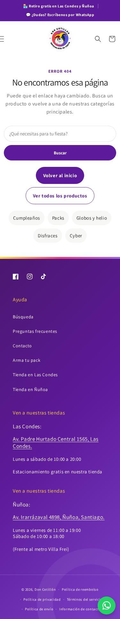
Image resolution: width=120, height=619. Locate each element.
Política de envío (39, 609)
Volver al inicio (60, 175)
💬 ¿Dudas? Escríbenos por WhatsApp (60, 14)
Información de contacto (80, 609)
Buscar (60, 153)
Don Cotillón (45, 589)
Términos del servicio (85, 599)
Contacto (22, 346)
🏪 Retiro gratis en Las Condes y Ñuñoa (58, 6)
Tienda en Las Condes (35, 375)
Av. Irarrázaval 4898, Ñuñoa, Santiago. (59, 517)
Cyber (76, 235)
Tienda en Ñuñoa (30, 389)
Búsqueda (23, 317)
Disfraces (47, 235)
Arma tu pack (26, 360)
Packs (58, 218)
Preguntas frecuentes (35, 331)
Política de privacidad (41, 599)
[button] (8, 39)
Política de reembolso (80, 589)
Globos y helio (91, 218)
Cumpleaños (26, 218)
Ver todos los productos (60, 196)
